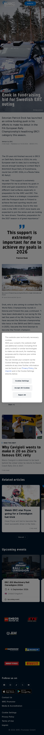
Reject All (22, 395)
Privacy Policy (27, 368)
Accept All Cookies (22, 388)
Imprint (8, 371)
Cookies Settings (22, 381)
